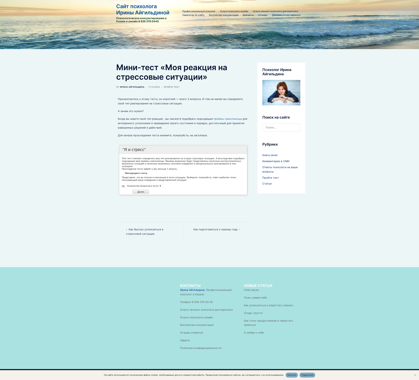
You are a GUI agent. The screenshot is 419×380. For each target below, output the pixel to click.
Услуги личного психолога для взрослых (275, 11)
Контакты (248, 15)
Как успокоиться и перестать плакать (268, 305)
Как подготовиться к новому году (215, 229)
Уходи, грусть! (253, 313)
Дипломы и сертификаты (286, 15)
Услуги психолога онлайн (234, 11)
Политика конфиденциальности (200, 348)
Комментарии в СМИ (275, 161)
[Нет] (415, 375)
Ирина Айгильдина (132, 87)
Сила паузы (251, 290)
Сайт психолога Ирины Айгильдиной (142, 9)
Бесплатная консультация (223, 15)
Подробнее (307, 375)
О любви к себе (254, 332)
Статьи (267, 183)
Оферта (185, 340)
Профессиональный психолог (198, 11)
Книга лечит (270, 155)
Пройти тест (172, 87)
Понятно (291, 375)
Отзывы (262, 15)
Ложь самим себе (255, 297)
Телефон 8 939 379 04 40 (196, 302)
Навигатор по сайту (193, 15)
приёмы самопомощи (228, 118)
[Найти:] (281, 127)
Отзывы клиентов (191, 332)
